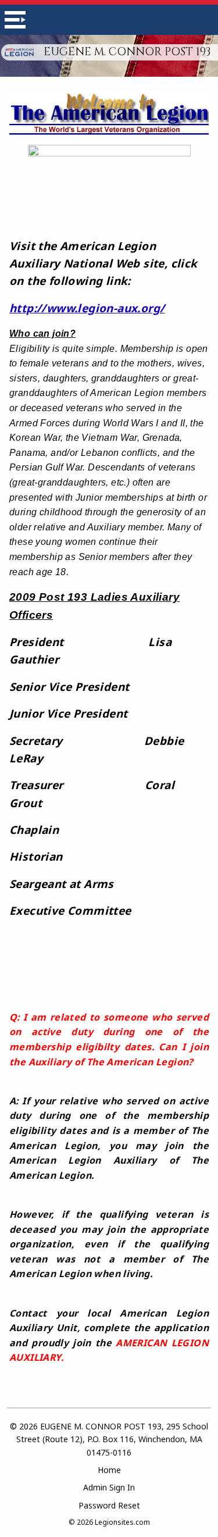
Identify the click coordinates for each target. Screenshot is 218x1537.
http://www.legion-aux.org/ (87, 308)
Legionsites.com (122, 1522)
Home (109, 1469)
